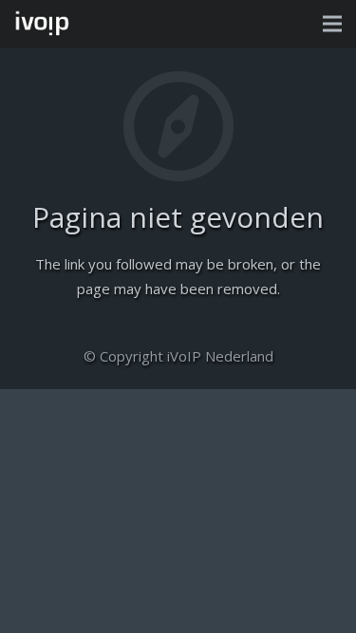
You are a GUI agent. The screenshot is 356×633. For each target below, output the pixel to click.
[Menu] (332, 23)
